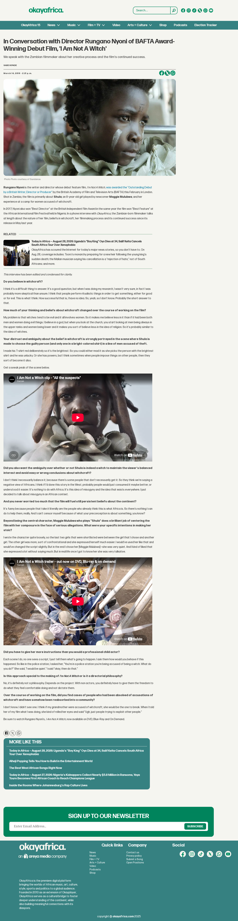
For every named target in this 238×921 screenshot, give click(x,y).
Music (71, 25)
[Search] (173, 10)
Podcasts (180, 25)
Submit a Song (134, 859)
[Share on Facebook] (161, 73)
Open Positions (135, 862)
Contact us (132, 852)
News (51, 25)
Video (116, 25)
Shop (163, 25)
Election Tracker (205, 25)
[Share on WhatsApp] (172, 73)
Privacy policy (134, 855)
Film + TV (94, 25)
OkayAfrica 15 (30, 25)
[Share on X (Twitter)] (167, 73)
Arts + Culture (137, 25)
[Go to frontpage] (46, 10)
